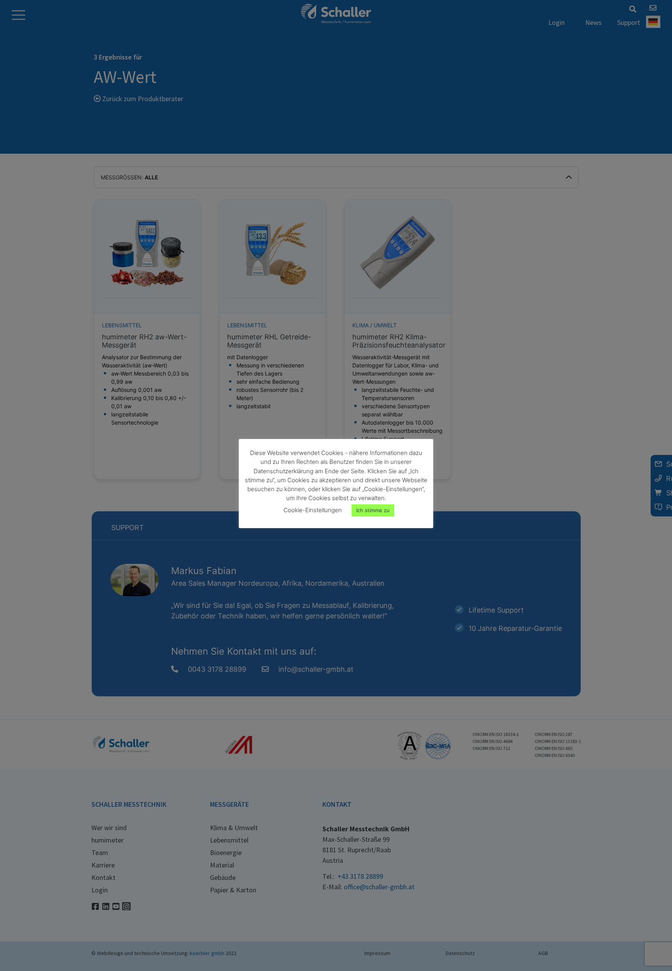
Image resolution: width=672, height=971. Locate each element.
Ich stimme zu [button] (373, 510)
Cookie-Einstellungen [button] (313, 510)
